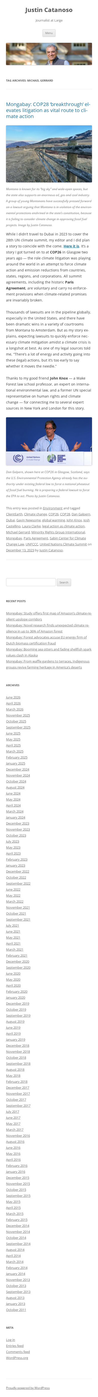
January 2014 (15, 1273)
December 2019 (17, 1003)
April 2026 (13, 703)
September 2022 (18, 883)
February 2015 (16, 1219)
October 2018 (16, 1057)
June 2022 (13, 889)
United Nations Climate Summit (63, 544)
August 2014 (15, 1249)
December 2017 (17, 1087)
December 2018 (17, 1045)
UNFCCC (32, 544)
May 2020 (13, 979)
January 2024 (15, 817)
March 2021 (14, 949)
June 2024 (13, 793)
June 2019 (13, 1027)
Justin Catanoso (49, 10)
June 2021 (13, 931)
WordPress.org (17, 1357)
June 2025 (13, 733)
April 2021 (13, 943)
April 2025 (13, 745)
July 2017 (12, 1111)
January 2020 (15, 997)
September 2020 (18, 967)
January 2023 (15, 865)
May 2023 (13, 847)
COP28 (65, 514)
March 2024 (14, 811)
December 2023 (17, 823)
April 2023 (13, 853)
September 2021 (18, 919)
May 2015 (13, 1201)
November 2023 (18, 829)
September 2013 (18, 1291)
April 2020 (13, 985)
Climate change (35, 514)
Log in (10, 1339)
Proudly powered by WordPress (28, 1388)
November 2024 (18, 775)
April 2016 (13, 1159)
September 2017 (18, 1105)
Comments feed (18, 1351)
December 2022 (17, 871)
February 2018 (16, 1081)
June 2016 (13, 1147)
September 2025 (18, 727)
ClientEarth (14, 514)
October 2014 (16, 1237)
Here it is (71, 246)
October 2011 (16, 1309)
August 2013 (15, 1297)
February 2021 (16, 955)
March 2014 (14, 1261)
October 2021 (16, 913)
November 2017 (18, 1093)
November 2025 (18, 715)
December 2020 (17, 961)
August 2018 (15, 1069)
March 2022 (14, 901)
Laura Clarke (31, 526)
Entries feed (15, 1345)
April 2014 (13, 1255)
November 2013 (18, 1279)
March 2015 (14, 1213)
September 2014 (18, 1243)
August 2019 (15, 1021)
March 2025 (14, 751)
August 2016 (15, 1141)
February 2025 (16, 757)
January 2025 (15, 763)
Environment (53, 508)
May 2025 (13, 739)
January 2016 (15, 1171)
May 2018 (13, 1075)
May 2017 (13, 1123)
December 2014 (17, 1225)
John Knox (74, 520)
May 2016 (13, 1153)
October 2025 (16, 721)
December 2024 (17, 769)
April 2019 (13, 1033)
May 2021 (13, 937)
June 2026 (13, 697)
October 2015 (16, 1189)
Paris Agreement (36, 538)
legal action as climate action (63, 526)
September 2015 (18, 1195)
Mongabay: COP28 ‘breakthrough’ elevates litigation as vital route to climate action (48, 110)
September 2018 (18, 1063)
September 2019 (18, 1015)
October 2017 (16, 1099)
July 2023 (12, 841)
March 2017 (14, 1129)
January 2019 (15, 1039)
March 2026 (14, 709)
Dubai (10, 520)
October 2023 (16, 835)
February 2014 (16, 1267)
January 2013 (15, 1303)
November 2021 (18, 907)
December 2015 (17, 1177)
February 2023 (16, 859)
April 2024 (13, 805)
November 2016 (18, 1135)
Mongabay (14, 538)
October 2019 (16, 1009)
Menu (49, 33)
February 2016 (16, 1165)
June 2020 (13, 973)
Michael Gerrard (18, 532)
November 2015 (18, 1183)
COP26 (53, 514)
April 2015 (13, 1207)
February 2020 (16, 991)
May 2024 (13, 799)
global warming (53, 520)
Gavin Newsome (28, 520)
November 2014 (18, 1231)
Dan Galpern (81, 514)
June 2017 (13, 1117)
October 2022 (16, 877)
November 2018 (18, 1051)
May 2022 (13, 895)
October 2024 (16, 781)
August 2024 (15, 787)
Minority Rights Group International (58, 532)
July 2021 (12, 925)
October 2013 (16, 1285)
